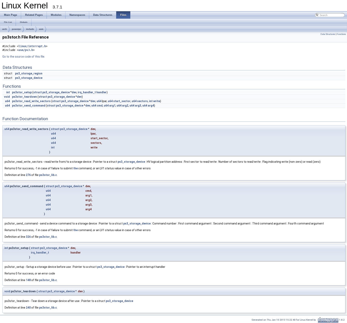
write (156, 101)
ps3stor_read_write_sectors (31, 101)
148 (28, 280)
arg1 (112, 105)
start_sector (122, 101)
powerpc (16, 29)
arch (4, 29)
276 (28, 175)
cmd (100, 105)
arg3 (138, 105)
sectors (142, 101)
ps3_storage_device (28, 77)
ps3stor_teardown (24, 96)
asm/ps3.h (25, 50)
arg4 (151, 105)
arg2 (125, 105)
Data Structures (327, 34)
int (8, 92)
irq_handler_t (87, 92)
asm (41, 29)
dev (74, 92)
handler (101, 92)
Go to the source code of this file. (23, 56)
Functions (341, 34)
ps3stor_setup (22, 92)
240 (28, 307)
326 (28, 236)
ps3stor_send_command (28, 105)
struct (37, 92)
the (75, 168)
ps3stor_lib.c (48, 175)
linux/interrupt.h (32, 46)
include (30, 29)
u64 (7, 101)
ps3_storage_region (28, 73)
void (7, 96)
